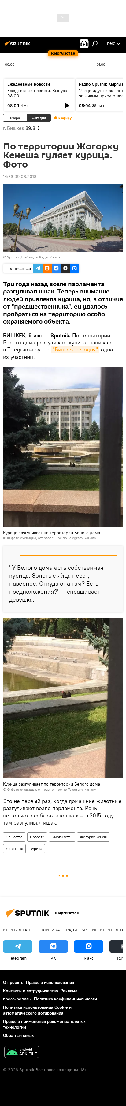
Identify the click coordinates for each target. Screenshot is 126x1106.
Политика (48, 930)
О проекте (13, 982)
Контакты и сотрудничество (30, 990)
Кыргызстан (62, 837)
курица (36, 848)
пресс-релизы (17, 999)
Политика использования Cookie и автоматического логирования (37, 1010)
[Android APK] (22, 1053)
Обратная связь (18, 1035)
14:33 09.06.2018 (19, 176)
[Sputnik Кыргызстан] (18, 46)
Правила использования (50, 982)
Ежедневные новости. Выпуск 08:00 (37, 93)
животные (14, 848)
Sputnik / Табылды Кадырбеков (33, 257)
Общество (14, 837)
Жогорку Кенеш (93, 837)
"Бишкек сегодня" (75, 349)
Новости (37, 837)
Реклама (69, 990)
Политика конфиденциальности (65, 999)
